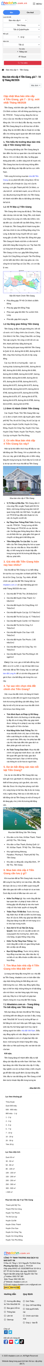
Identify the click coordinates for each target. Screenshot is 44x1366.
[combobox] (15, 20)
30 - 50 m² (10, 1161)
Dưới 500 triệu (11, 1106)
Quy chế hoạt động (33, 1305)
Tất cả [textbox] (21, 45)
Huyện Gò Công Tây (14, 1232)
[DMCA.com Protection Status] (12, 1289)
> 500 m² (9, 1192)
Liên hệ (9, 1316)
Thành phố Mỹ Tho (13, 1205)
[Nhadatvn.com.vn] (14, 5)
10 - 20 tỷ (9, 1137)
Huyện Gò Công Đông (14, 1236)
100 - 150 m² (11, 1173)
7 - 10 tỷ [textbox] (21, 37)
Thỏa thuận (10, 1102)
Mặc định (35, 85)
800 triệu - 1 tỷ (11, 1113)
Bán (11, 12)
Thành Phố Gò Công (14, 1209)
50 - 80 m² (10, 1165)
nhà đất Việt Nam (28, 1031)
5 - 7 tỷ (8, 1129)
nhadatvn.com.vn (10, 585)
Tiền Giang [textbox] (21, 25)
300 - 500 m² (11, 1188)
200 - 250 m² (11, 1180)
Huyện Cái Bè (11, 1221)
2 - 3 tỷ (8, 1121)
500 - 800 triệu (11, 1110)
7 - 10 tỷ (9, 1133)
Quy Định (28, 1294)
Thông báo (10, 1312)
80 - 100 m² (10, 1169)
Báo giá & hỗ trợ (13, 1308)
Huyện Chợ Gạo (12, 1228)
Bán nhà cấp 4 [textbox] (14, 20)
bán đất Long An (9, 673)
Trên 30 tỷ (10, 1144)
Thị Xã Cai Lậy (11, 1217)
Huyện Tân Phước (13, 1213)
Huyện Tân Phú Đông (14, 1240)
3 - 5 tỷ (8, 1125)
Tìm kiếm (24, 63)
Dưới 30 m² (10, 1157)
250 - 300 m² (11, 1184)
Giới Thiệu (29, 1301)
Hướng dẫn (10, 1294)
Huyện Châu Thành (13, 1224)
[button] (34, 4)
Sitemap (9, 1320)
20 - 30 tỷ (9, 1140)
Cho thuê (30, 12)
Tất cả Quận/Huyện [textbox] (21, 29)
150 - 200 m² (11, 1177)
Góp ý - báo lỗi (31, 1323)
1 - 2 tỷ (8, 1117)
